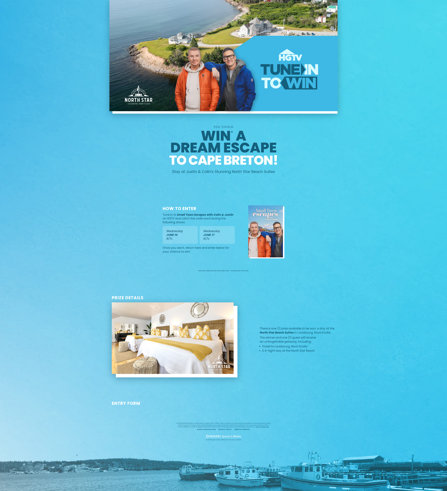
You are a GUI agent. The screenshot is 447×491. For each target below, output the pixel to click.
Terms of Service (242, 429)
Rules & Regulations (206, 429)
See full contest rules (262, 427)
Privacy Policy (225, 429)
